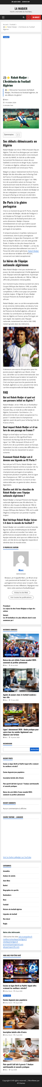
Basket (5, 885)
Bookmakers (7, 895)
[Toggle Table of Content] (17, 135)
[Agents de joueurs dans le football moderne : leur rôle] (21, 680)
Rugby (5, 923)
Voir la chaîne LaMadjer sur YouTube (17, 857)
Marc (6, 100)
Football (6, 37)
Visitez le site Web (21, 592)
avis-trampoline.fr (25, 937)
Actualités (8, 655)
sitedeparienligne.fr (10, 942)
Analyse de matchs (9, 876)
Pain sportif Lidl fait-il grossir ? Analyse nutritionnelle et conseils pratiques (18, 1065)
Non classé (6, 919)
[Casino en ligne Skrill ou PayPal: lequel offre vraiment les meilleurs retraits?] (21, 971)
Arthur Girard (8, 991)
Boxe (4, 899)
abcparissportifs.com (11, 947)
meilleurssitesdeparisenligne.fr (15, 939)
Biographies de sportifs (11, 890)
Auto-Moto (6, 880)
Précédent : (19, 608)
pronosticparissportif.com (13, 944)
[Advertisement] (21, 57)
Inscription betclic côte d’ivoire (13, 778)
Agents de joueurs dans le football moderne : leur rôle (20, 696)
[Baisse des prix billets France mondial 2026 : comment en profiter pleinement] (21, 645)
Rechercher (7, 744)
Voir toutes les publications (21, 597)
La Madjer (21, 8)
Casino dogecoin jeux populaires (13, 772)
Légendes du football (10, 914)
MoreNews (32, 1080)
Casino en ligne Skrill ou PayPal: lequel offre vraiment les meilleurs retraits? (19, 986)
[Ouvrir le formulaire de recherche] (23, 17)
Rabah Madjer (33, 251)
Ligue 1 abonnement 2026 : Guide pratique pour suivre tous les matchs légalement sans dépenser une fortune (21, 732)
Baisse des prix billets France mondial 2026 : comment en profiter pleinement (20, 661)
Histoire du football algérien (12, 909)
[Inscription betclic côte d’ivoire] (21, 1017)
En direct (36, 17)
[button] (3, 17)
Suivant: (19, 617)
